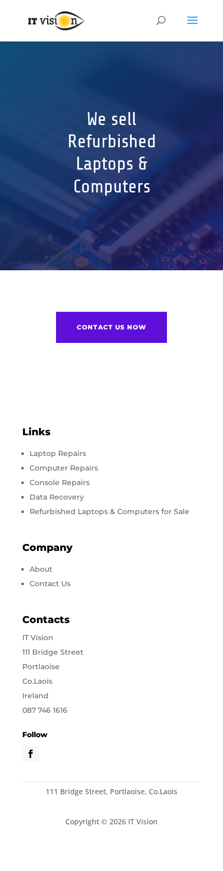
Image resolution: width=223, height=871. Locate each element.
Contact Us (50, 583)
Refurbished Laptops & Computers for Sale (109, 511)
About (41, 569)
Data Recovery (57, 497)
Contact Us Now (111, 327)
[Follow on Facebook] (30, 753)
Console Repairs (60, 482)
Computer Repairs (64, 468)
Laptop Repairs (58, 453)
